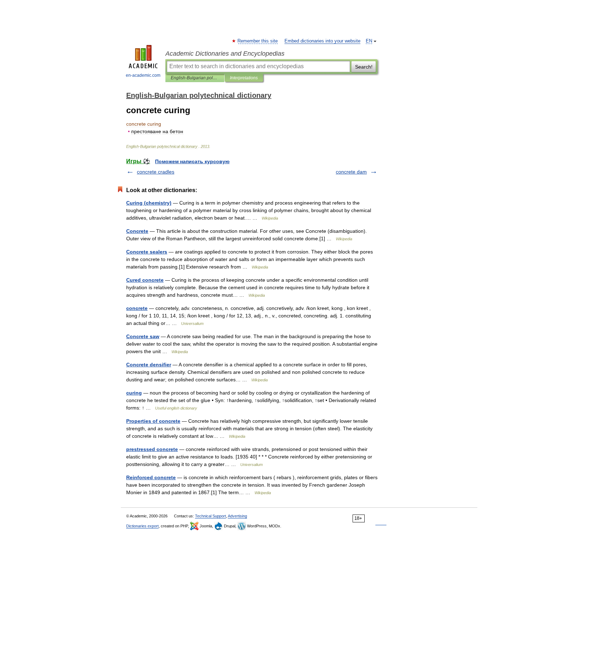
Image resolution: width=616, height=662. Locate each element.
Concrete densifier (148, 364)
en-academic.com (143, 75)
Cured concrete (145, 280)
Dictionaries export (142, 526)
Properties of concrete (153, 421)
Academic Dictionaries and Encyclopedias (224, 53)
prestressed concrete (152, 449)
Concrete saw (142, 336)
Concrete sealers (146, 252)
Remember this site (258, 41)
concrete (137, 308)
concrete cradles (155, 172)
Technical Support (210, 516)
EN (369, 41)
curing (134, 393)
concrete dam (351, 172)
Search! (364, 67)
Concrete (137, 231)
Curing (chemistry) (148, 203)
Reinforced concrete (151, 477)
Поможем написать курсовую (192, 161)
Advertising (237, 516)
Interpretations (244, 77)
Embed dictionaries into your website (322, 41)
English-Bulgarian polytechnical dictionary (195, 77)
